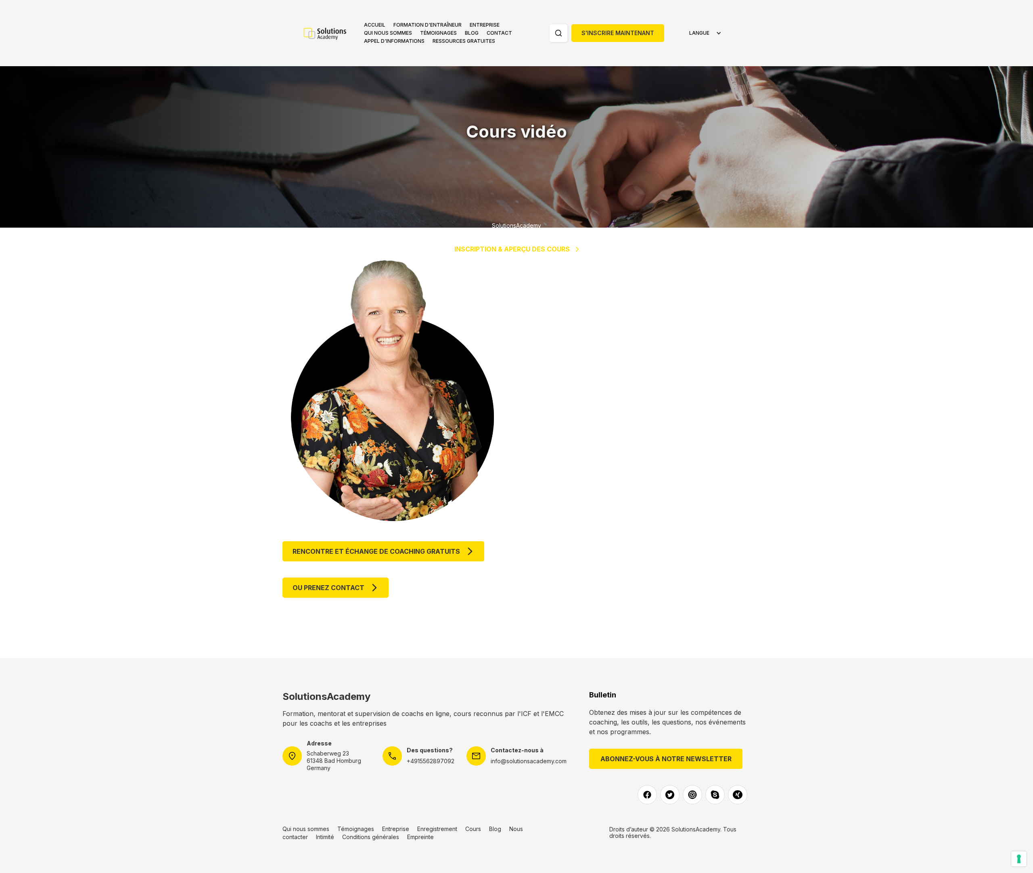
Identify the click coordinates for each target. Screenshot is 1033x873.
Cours (473, 828)
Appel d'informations (394, 41)
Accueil (374, 25)
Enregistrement (437, 828)
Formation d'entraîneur (427, 25)
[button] (427, 25)
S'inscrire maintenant (617, 32)
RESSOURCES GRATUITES (464, 41)
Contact (499, 33)
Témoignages (438, 33)
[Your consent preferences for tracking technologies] (1019, 859)
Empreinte (420, 836)
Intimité (325, 836)
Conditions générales (370, 836)
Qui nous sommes (388, 33)
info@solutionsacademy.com (529, 761)
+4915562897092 (430, 761)
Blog (472, 33)
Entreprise (485, 25)
